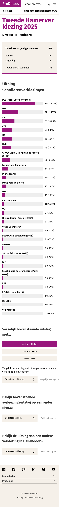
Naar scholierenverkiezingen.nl (40, 10)
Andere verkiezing (29, 344)
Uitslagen (7, 10)
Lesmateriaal (9, 476)
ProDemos (7, 481)
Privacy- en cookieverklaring (30, 497)
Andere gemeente (29, 351)
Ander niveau (29, 359)
